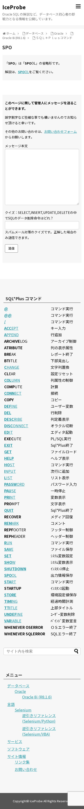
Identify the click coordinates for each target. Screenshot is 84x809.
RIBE (13, 419)
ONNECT (16, 425)
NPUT (10, 471)
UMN (12, 380)
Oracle (20, 691)
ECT (12, 393)
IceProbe (14, 7)
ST (9, 464)
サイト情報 (16, 756)
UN (8, 542)
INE (10, 406)
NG (11, 601)
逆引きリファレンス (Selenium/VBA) (39, 731)
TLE (10, 607)
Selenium (23, 710)
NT (9, 497)
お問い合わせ (26, 769)
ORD (14, 484)
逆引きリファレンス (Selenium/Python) (39, 718)
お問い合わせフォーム (60, 131)
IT (8, 432)
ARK (11, 523)
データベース (18, 685)
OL (23, 71)
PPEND (11, 334)
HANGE (11, 367)
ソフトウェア (18, 749)
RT (10, 581)
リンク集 (22, 762)
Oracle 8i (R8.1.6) (37, 697)
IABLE (12, 620)
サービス (14, 741)
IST (8, 477)
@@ (8, 315)
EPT (11, 328)
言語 (11, 704)
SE (10, 490)
